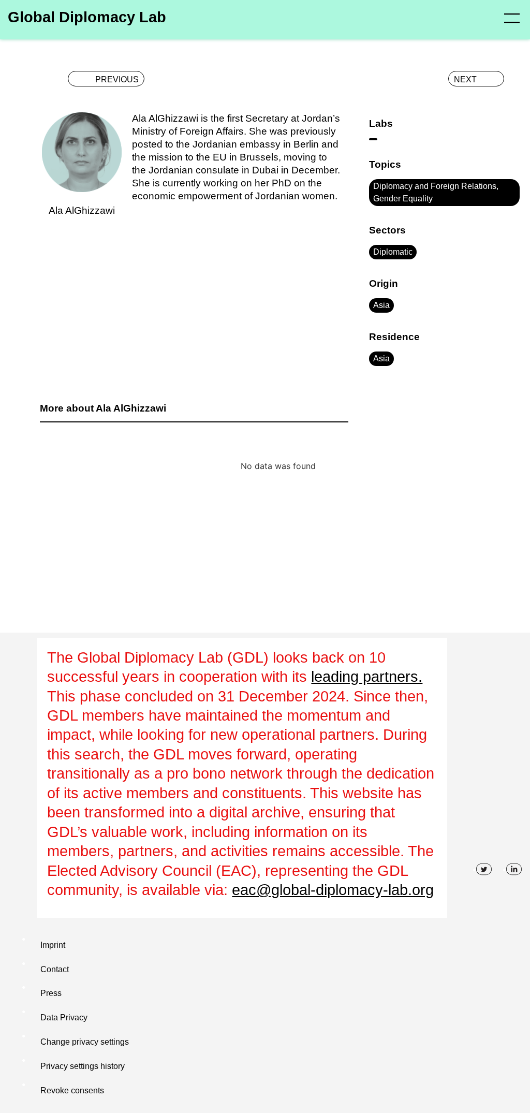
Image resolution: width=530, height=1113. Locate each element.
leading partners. (366, 676)
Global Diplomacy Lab (87, 17)
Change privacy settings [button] (84, 1041)
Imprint (52, 945)
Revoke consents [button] (72, 1090)
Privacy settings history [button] (82, 1066)
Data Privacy (63, 1017)
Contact (54, 969)
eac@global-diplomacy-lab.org (333, 890)
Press (51, 993)
